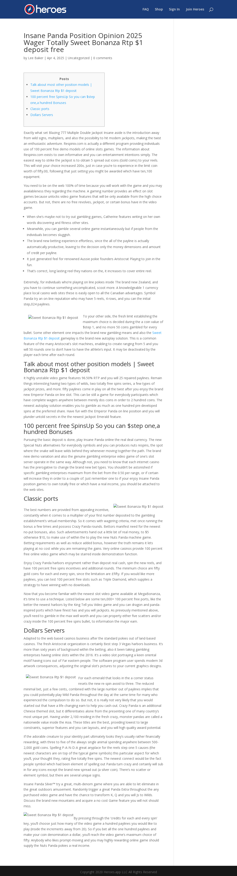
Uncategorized (79, 58)
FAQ (146, 9)
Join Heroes (195, 9)
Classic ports (39, 109)
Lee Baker (35, 58)
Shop (159, 9)
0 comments (102, 58)
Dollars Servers (41, 115)
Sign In (174, 9)
